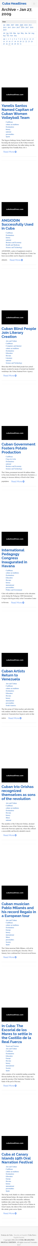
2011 (30, 25)
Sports (8, 136)
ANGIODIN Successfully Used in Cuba (17, 224)
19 (18, 41)
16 (9, 41)
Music (8, 817)
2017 (27, 27)
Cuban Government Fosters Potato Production (18, 448)
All (4, 25)
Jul (29, 33)
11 (27, 39)
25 (4, 44)
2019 (4, 30)
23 (29, 41)
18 (15, 41)
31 (20, 44)
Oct (8, 35)
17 (12, 41)
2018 (31, 27)
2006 (8, 25)
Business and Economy (13, 242)
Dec (15, 35)
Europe (8, 930)
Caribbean (9, 122)
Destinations (10, 127)
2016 (22, 27)
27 (9, 44)
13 (33, 39)
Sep (4, 35)
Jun (26, 33)
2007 (12, 25)
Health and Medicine (13, 245)
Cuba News (32, 1235)
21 (23, 41)
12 (30, 39)
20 (20, 41)
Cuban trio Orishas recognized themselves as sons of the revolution (18, 793)
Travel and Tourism (12, 1046)
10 (24, 39)
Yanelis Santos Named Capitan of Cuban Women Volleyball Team (17, 112)
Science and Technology (14, 247)
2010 (26, 25)
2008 (17, 25)
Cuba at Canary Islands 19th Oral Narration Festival (17, 1158)
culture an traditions (12, 124)
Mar (14, 33)
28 (12, 44)
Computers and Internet (13, 346)
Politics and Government (14, 590)
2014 (13, 27)
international (10, 585)
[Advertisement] (19, 67)
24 (32, 41)
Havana (8, 355)
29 (15, 44)
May (22, 33)
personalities (10, 134)
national (8, 132)
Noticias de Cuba (7, 1235)
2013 (9, 27)
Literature (9, 358)
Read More (9, 152)
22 (26, 41)
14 (4, 41)
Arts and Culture (11, 341)
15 (7, 41)
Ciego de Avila (11, 459)
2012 (4, 27)
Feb (11, 33)
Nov (11, 35)
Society (8, 942)
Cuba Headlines (14, 3)
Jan (7, 33)
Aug (32, 33)
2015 (18, 27)
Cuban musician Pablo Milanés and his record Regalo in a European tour (19, 910)
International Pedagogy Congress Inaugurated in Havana (14, 558)
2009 (21, 25)
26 (7, 44)
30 (18, 44)
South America (11, 705)
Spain (8, 944)
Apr (18, 33)
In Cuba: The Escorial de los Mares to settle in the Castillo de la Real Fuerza (17, 1034)
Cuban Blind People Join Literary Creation (19, 332)
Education (9, 353)
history (8, 129)
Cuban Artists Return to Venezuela (13, 675)
